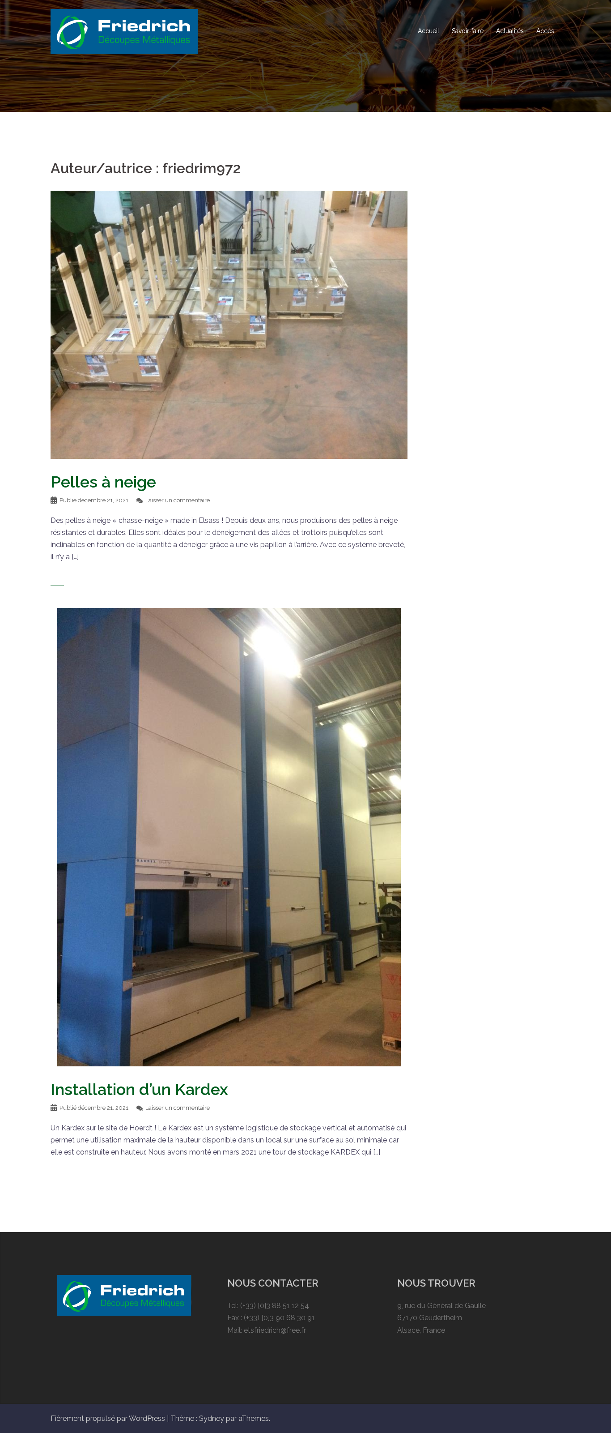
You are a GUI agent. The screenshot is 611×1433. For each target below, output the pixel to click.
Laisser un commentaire (177, 500)
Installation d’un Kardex (139, 1089)
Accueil (428, 30)
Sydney (211, 1418)
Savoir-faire (468, 30)
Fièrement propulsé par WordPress (108, 1418)
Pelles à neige (103, 481)
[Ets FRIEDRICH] (124, 30)
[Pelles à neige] (229, 324)
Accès (545, 30)
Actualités (510, 30)
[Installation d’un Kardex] (229, 836)
